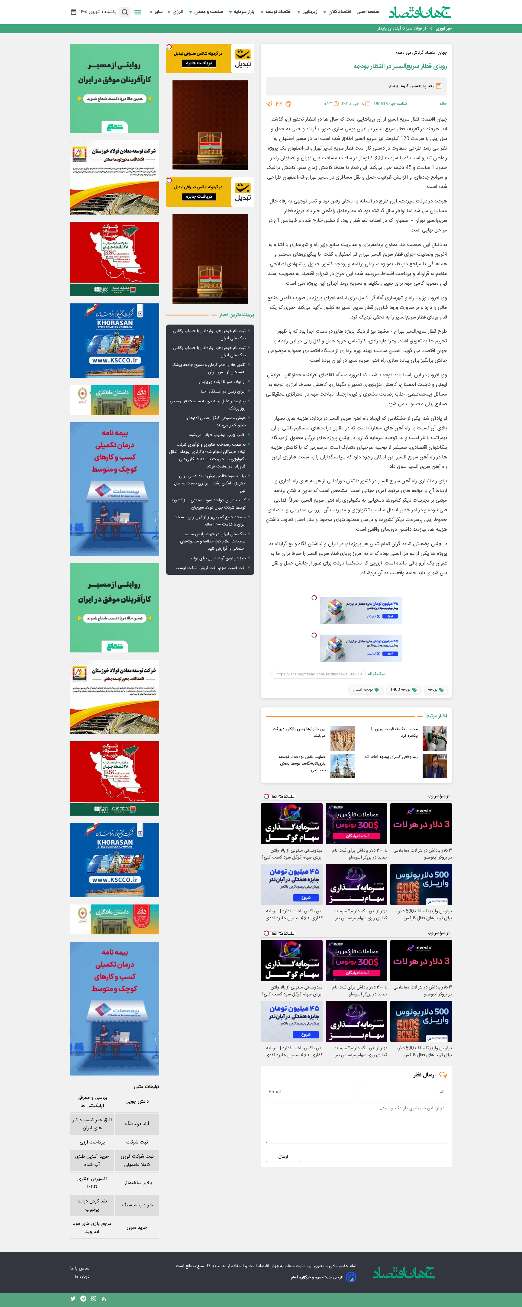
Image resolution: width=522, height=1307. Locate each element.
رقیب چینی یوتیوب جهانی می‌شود (217, 435)
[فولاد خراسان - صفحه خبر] (114, 340)
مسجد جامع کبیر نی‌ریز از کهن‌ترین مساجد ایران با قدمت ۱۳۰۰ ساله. (210, 521)
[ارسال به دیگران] (279, 104)
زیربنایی (310, 12)
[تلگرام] (269, 104)
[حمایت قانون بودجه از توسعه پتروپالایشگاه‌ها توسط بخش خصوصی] (342, 766)
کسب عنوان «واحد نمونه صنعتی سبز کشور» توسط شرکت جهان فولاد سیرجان (209, 504)
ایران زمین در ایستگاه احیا (223, 391)
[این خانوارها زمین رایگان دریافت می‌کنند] (342, 738)
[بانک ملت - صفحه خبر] (114, 400)
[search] (124, 12)
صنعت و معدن (209, 12)
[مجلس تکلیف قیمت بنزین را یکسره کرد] (435, 738)
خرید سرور (137, 1228)
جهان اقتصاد (268, 1266)
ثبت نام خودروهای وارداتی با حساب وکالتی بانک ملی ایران (209, 335)
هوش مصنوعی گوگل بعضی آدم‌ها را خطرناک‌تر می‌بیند (215, 422)
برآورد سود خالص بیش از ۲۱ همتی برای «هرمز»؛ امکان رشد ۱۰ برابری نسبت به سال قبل (210, 483)
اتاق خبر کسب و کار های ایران (92, 1124)
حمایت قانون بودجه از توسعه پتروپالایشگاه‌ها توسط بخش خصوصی (302, 764)
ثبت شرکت (137, 1142)
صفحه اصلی (367, 12)
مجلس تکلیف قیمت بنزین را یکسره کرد (394, 732)
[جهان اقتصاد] (420, 12)
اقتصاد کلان (340, 12)
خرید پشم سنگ (137, 1205)
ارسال (283, 1156)
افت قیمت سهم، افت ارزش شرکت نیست (211, 568)
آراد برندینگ (137, 1124)
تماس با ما (80, 1268)
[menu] (137, 12)
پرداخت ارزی (92, 1142)
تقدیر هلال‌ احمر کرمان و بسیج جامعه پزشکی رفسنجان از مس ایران (208, 368)
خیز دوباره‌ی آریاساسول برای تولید (218, 558)
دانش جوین (137, 1102)
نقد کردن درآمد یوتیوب (92, 1205)
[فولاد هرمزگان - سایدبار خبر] (210, 125)
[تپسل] (314, 598)
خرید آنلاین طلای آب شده (92, 1161)
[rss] (104, 1300)
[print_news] (288, 104)
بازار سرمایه (245, 12)
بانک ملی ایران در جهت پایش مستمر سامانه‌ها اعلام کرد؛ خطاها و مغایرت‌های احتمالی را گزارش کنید (213, 541)
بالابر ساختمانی (137, 1183)
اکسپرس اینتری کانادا (92, 1183)
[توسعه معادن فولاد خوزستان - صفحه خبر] (114, 177)
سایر (159, 12)
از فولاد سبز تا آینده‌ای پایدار (401, 28)
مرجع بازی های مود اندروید (92, 1228)
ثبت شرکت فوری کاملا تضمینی (137, 1161)
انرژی (178, 12)
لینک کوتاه (376, 674)
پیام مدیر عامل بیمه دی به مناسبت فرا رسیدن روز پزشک (208, 405)
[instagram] (94, 1300)
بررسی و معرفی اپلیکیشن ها (92, 1102)
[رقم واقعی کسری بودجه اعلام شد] (435, 766)
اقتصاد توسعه (279, 12)
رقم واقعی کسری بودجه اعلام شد (391, 757)
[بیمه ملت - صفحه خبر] (114, 489)
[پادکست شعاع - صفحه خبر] (114, 88)
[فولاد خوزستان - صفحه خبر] (114, 259)
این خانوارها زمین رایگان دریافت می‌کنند (299, 732)
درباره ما (83, 1276)
